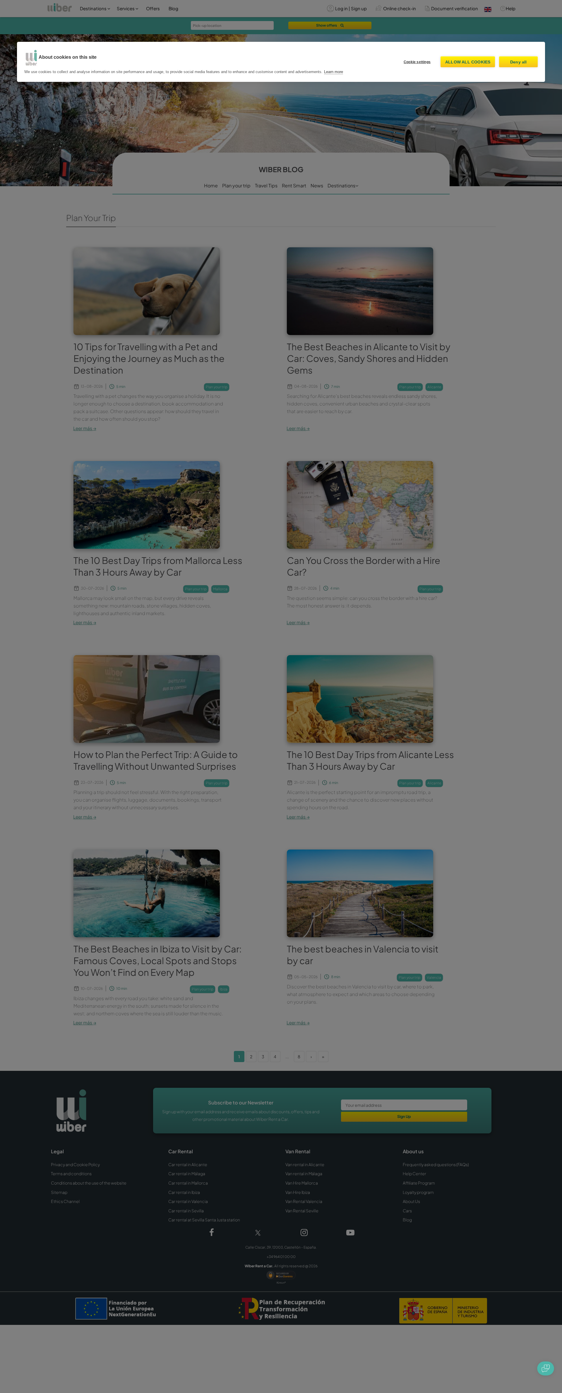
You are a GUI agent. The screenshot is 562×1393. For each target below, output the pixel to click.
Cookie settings (417, 62)
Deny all (518, 62)
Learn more (333, 72)
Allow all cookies (467, 62)
